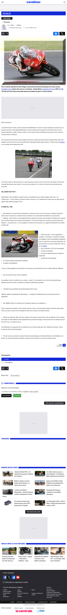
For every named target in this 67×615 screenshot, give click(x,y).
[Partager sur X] (62, 33)
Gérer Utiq (49, 597)
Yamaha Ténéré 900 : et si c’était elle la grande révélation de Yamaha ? (23, 474)
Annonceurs (20, 602)
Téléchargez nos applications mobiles (16, 582)
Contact (12, 602)
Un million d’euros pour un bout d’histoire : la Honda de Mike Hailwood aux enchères (55, 474)
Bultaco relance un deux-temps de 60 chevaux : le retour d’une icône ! (22, 483)
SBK (62, 89)
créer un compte (34, 391)
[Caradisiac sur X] (9, 578)
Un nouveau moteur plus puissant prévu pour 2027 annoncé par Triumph (22, 503)
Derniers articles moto (9, 467)
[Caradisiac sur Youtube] (18, 578)
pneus (62, 142)
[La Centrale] (24, 612)
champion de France (48, 89)
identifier (26, 391)
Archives (49, 587)
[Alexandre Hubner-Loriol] (4, 29)
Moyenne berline (7, 591)
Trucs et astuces (15, 375)
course (45, 246)
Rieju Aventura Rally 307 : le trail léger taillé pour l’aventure (58, 559)
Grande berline (6, 593)
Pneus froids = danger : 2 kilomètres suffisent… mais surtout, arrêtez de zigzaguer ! (25, 559)
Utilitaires (19, 596)
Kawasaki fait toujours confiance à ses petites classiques (53, 492)
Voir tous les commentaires (55, 403)
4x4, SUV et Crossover (22, 593)
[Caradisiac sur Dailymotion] (14, 578)
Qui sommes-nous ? (43, 602)
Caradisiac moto (6, 89)
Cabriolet (19, 591)
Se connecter (6, 395)
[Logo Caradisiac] (33, 3)
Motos (33, 590)
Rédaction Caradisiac (30, 602)
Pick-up (19, 595)
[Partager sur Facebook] (56, 33)
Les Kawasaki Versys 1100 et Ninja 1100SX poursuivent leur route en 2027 (55, 503)
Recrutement (53, 602)
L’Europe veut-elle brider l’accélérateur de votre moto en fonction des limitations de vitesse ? (9, 559)
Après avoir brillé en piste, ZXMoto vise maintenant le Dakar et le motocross (54, 483)
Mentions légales (51, 590)
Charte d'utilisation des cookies (54, 594)
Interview (6, 18)
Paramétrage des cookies (53, 595)
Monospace (6, 596)
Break (4, 595)
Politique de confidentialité (53, 592)
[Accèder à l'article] (8, 473)
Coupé (19, 590)
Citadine (5, 590)
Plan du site (49, 589)
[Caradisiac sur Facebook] (5, 578)
